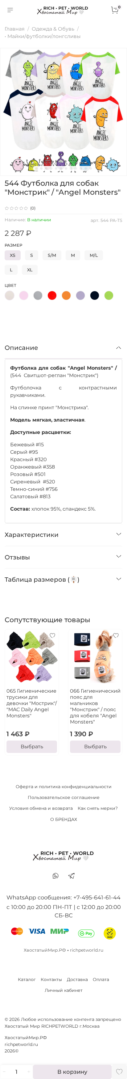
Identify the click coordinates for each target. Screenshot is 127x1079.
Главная (15, 29)
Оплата (101, 979)
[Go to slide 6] (61, 168)
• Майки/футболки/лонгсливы (43, 36)
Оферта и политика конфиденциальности (64, 786)
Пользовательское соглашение (64, 797)
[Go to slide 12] (90, 168)
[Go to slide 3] (46, 168)
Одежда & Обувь (53, 29)
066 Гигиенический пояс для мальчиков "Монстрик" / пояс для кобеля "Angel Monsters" (95, 706)
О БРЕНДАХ (63, 819)
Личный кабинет (64, 990)
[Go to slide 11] (85, 168)
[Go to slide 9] (76, 168)
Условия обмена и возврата (41, 808)
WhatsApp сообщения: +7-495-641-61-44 (63, 897)
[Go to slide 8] (71, 168)
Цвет (10, 285)
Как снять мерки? (98, 808)
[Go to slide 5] (56, 168)
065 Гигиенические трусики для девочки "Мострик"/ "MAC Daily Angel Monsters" (31, 703)
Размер (13, 245)
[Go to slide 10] (81, 168)
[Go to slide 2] (41, 168)
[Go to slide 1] (36, 168)
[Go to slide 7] (66, 168)
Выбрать (32, 747)
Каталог (27, 979)
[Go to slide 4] (51, 168)
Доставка (77, 979)
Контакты (51, 979)
